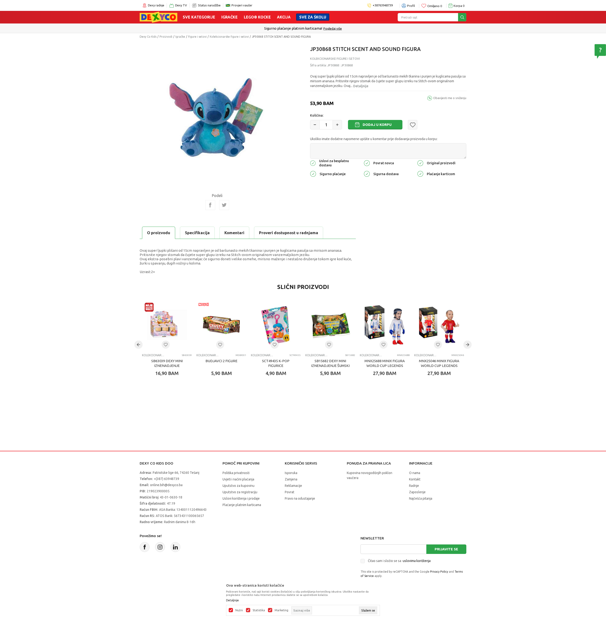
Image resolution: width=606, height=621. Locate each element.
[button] (412, 124)
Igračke (229, 17)
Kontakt (414, 479)
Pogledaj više (369, 28)
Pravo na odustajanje (300, 498)
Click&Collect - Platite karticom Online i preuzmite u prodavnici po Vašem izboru (293, 28)
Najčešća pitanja (420, 498)
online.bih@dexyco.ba (166, 485)
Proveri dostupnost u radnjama (288, 232)
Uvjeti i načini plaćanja (238, 479)
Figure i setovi (197, 36)
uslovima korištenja (417, 561)
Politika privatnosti (236, 473)
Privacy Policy (439, 571)
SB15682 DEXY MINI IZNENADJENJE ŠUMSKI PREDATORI (330, 365)
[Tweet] (224, 205)
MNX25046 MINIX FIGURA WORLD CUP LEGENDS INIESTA (439, 365)
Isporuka (291, 473)
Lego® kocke (257, 17)
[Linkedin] (175, 547)
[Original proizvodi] (420, 163)
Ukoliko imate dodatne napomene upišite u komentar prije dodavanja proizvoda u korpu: (373, 139)
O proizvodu (158, 232)
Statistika (259, 610)
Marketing (281, 610)
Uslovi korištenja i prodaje (241, 498)
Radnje (414, 486)
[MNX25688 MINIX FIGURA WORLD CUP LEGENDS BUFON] (385, 325)
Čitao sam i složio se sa (399, 560)
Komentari (234, 232)
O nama (414, 473)
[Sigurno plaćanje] (313, 174)
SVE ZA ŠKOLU (312, 17)
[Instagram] (160, 547)
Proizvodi (166, 36)
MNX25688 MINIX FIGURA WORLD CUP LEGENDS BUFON (385, 365)
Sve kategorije (199, 17)
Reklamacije (293, 486)
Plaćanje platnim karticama (242, 505)
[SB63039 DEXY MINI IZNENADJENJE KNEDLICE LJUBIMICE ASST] (167, 325)
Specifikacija (197, 232)
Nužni (239, 610)
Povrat (289, 492)
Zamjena (291, 479)
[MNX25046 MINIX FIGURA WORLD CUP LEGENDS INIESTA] (439, 325)
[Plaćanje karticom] (420, 174)
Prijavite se (446, 549)
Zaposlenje (417, 492)
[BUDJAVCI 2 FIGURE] (221, 325)
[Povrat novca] (367, 163)
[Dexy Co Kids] (158, 17)
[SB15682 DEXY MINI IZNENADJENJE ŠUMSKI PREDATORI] (330, 325)
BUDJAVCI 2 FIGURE (221, 361)
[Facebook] (210, 205)
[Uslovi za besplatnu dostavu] (313, 163)
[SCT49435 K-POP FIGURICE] (276, 325)
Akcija (284, 17)
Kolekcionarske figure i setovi (229, 36)
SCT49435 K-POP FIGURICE (276, 363)
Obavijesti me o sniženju (449, 98)
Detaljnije (360, 86)
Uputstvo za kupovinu (238, 486)
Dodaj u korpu (377, 125)
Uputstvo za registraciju (240, 492)
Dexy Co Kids (148, 36)
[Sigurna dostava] (367, 174)
